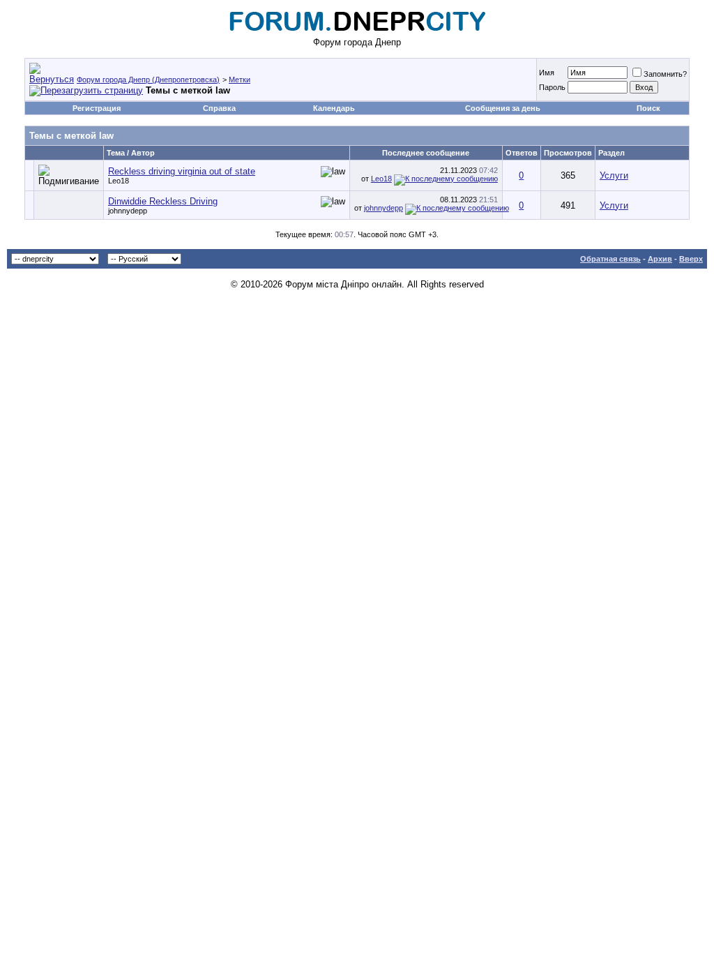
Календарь (334, 108)
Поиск (648, 108)
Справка (219, 108)
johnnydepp (127, 211)
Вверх (691, 259)
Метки (239, 79)
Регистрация (97, 108)
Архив (660, 259)
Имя (546, 72)
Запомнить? (665, 74)
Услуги (614, 175)
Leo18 (118, 181)
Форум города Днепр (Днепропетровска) (148, 79)
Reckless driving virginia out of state (181, 171)
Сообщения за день (502, 108)
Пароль (552, 87)
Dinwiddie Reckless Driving (163, 201)
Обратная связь (610, 259)
